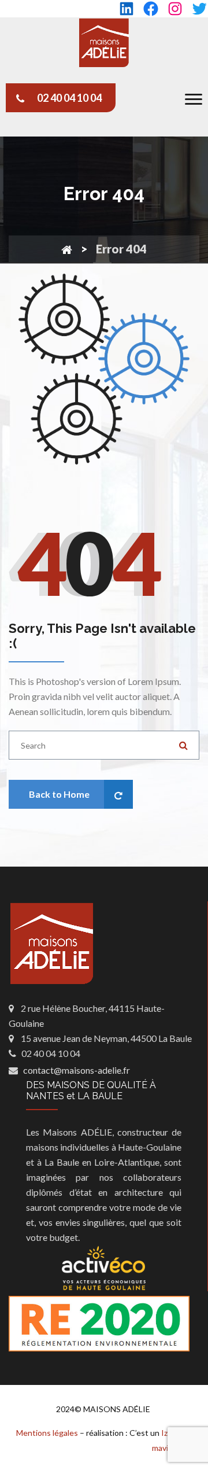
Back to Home (59, 794)
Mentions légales (47, 1433)
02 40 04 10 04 (69, 97)
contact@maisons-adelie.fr (76, 1069)
